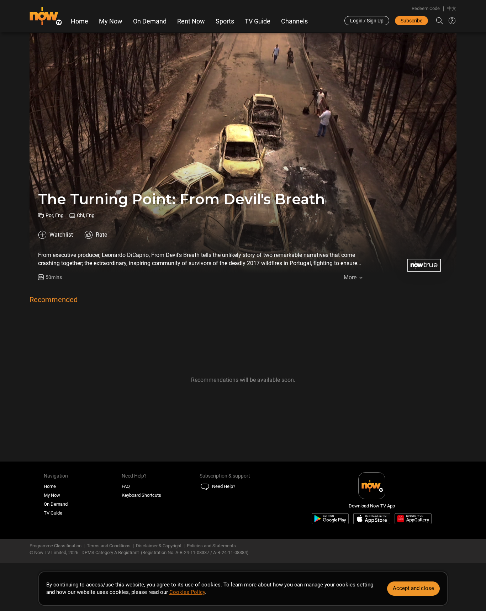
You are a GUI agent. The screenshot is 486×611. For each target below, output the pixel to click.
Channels (294, 21)
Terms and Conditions (109, 545)
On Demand (150, 21)
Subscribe (411, 20)
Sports (225, 21)
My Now (110, 21)
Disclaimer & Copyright (158, 545)
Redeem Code (426, 8)
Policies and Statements (211, 545)
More (350, 277)
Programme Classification (55, 545)
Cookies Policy (187, 592)
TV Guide (257, 21)
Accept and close (413, 588)
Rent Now (191, 21)
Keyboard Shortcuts (141, 495)
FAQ (126, 486)
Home (79, 21)
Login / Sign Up (367, 20)
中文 (451, 8)
